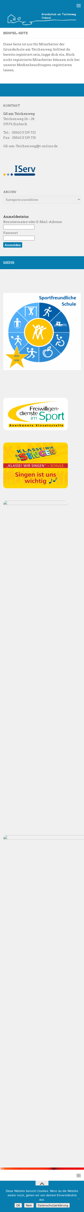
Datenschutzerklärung (53, 1205)
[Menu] (78, 5)
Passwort (10, 233)
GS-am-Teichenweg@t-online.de (30, 146)
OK (18, 1205)
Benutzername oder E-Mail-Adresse (32, 222)
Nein (29, 1205)
